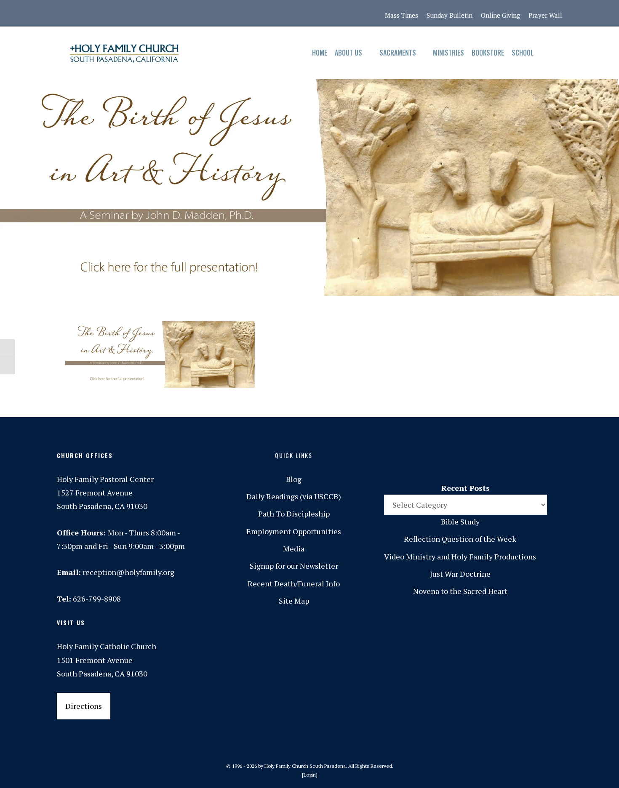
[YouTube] (170, 13)
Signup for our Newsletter (294, 566)
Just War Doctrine (460, 574)
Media (293, 548)
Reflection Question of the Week (460, 539)
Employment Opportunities (293, 531)
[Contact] (64, 13)
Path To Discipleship (294, 513)
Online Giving (500, 15)
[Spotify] (135, 13)
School (523, 53)
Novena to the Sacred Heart (460, 591)
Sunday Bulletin (449, 15)
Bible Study (460, 521)
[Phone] (117, 13)
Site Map (294, 601)
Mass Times (401, 15)
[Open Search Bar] (545, 53)
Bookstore (488, 53)
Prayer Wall (545, 15)
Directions (83, 706)
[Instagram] (99, 13)
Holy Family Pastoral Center (105, 479)
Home (319, 53)
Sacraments (397, 53)
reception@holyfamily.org (128, 572)
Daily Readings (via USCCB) (293, 496)
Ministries (448, 53)
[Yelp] (188, 13)
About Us (348, 53)
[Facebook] (82, 13)
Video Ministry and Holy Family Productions (460, 556)
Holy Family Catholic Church (106, 646)
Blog (293, 479)
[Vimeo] (152, 13)
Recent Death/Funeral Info (294, 583)
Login (310, 775)
